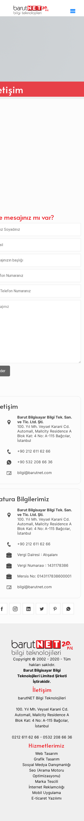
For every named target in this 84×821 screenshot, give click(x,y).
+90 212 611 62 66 (33, 451)
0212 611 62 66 (25, 737)
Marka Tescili (46, 781)
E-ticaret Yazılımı (47, 798)
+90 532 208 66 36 (34, 462)
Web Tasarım (46, 753)
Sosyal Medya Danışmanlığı (46, 764)
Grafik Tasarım (47, 759)
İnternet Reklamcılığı (46, 787)
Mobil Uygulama (46, 792)
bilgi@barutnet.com (34, 472)
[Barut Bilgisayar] (42, 9)
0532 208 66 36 (57, 737)
